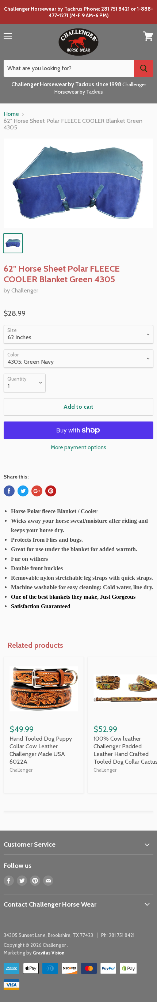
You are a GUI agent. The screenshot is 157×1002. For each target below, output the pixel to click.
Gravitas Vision (48, 953)
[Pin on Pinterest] (50, 490)
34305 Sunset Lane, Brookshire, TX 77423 (48, 935)
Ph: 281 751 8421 (117, 935)
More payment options (78, 448)
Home (11, 114)
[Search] (143, 68)
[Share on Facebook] (9, 490)
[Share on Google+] (36, 490)
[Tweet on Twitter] (23, 490)
